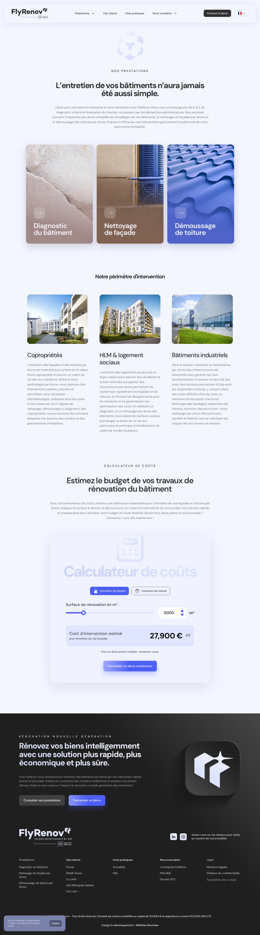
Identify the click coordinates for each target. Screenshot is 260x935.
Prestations (26, 860)
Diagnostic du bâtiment (33, 867)
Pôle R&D (165, 873)
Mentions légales (217, 867)
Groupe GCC (168, 879)
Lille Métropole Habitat (80, 885)
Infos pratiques (122, 860)
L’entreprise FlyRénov (173, 867)
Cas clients (73, 860)
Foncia (70, 867)
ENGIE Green (74, 873)
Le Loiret (71, 879)
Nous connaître (170, 860)
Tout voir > (72, 891)
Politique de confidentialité (223, 873)
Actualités (119, 867)
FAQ (115, 873)
